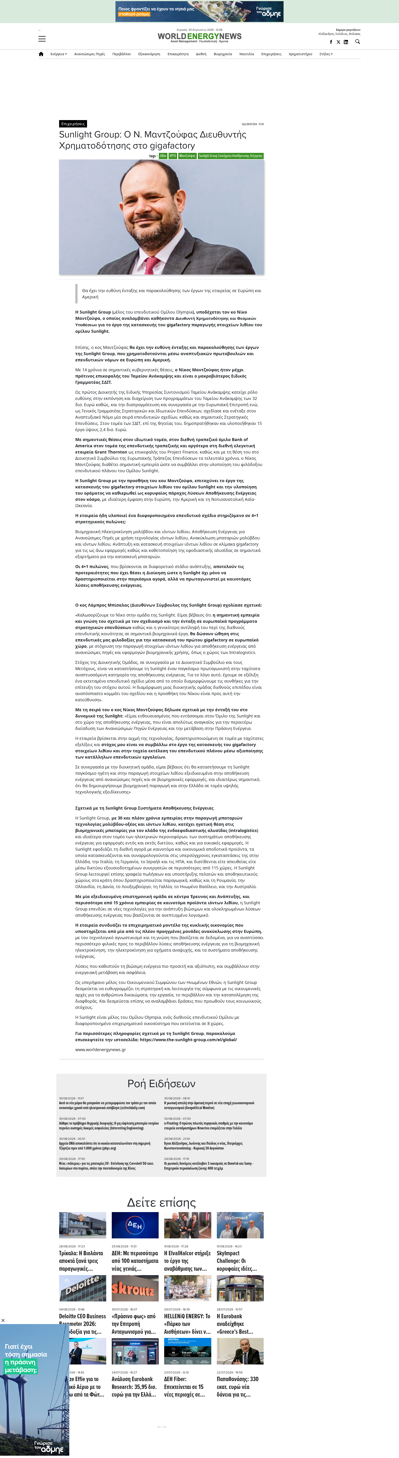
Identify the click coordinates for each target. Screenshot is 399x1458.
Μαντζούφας (187, 156)
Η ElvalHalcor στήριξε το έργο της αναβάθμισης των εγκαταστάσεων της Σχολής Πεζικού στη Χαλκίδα (187, 1261)
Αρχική (42, 54)
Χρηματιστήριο (300, 54)
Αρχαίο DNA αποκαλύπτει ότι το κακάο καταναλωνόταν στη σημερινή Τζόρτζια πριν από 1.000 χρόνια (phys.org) (104, 1146)
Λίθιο (163, 156)
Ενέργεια (57, 54)
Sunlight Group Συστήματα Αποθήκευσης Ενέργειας (231, 156)
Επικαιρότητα (178, 54)
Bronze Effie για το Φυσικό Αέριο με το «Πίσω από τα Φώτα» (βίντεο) (82, 1387)
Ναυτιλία (246, 54)
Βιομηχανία (223, 54)
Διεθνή (201, 54)
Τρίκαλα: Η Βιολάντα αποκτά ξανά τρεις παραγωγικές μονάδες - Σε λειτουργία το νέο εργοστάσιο (81, 1261)
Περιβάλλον (121, 54)
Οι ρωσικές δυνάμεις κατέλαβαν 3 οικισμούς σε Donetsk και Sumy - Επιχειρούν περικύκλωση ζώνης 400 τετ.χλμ (208, 1166)
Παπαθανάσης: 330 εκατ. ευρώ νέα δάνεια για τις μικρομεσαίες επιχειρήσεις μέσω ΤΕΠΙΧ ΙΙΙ (238, 1387)
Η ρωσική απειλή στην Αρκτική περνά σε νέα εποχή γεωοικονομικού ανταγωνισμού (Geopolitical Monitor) (209, 1105)
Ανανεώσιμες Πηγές (89, 54)
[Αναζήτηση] (355, 42)
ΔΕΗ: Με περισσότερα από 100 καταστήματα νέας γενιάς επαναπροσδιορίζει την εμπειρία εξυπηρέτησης (135, 1261)
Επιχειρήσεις (271, 54)
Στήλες (325, 54)
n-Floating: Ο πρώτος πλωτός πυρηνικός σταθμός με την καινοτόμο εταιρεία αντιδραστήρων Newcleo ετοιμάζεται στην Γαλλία (208, 1126)
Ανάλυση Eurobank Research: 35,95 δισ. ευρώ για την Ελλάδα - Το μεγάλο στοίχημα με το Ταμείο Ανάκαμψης (134, 1387)
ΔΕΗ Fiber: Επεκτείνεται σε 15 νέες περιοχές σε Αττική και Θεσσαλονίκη (183, 1387)
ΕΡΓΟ (173, 156)
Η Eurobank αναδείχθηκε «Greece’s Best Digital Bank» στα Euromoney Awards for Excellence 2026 (238, 1324)
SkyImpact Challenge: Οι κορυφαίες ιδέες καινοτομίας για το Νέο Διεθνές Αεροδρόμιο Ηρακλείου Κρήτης (237, 1261)
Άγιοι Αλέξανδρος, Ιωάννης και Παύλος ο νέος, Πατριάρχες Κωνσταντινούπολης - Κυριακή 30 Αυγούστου (203, 1146)
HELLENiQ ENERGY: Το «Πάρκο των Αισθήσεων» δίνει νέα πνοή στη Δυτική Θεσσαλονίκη (187, 1324)
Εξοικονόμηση (149, 54)
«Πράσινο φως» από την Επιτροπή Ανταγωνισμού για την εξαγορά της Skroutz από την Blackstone (134, 1324)
